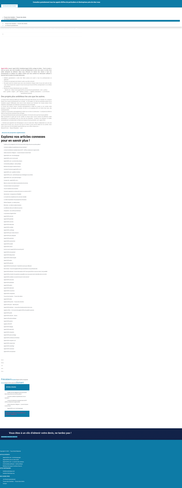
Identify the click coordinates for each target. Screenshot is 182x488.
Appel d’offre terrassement (9, 252)
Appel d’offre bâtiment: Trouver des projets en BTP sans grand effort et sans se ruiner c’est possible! (25, 271)
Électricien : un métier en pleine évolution (12, 205)
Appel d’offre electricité (9, 288)
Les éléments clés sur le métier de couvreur (13, 207)
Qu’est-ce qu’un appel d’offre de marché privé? (14, 249)
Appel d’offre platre (8, 285)
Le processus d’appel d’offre (10, 213)
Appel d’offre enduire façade (10, 257)
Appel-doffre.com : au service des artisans (13, 161)
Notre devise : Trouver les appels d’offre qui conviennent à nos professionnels (20, 268)
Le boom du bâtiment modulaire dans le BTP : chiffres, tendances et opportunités (21, 150)
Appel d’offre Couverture (9, 290)
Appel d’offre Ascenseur (9, 348)
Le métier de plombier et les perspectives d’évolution (15, 199)
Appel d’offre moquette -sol (10, 340)
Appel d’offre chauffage (9, 346)
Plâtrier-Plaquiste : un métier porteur (12, 202)
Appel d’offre (4, 68)
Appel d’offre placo (8, 260)
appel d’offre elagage (8, 326)
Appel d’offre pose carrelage (10, 335)
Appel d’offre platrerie (8, 263)
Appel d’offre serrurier (8, 216)
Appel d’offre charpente (9, 332)
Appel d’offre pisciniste (9, 238)
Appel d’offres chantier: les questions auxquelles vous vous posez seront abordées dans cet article (25, 274)
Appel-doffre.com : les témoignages (11, 155)
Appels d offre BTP (8, 323)
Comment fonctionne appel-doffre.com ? (13, 169)
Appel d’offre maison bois (9, 343)
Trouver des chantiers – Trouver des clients (15, 17)
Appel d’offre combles (8, 227)
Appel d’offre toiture (8, 246)
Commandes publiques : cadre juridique (12, 163)
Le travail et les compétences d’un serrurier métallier (15, 196)
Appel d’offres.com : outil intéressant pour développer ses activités (18, 174)
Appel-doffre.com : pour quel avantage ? (12, 177)
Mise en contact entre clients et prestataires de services (16, 183)
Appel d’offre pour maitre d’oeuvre (11, 232)
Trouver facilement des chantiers (11, 188)
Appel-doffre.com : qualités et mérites (12, 172)
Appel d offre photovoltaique (10, 318)
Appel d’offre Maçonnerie (9, 254)
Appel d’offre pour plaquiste (10, 235)
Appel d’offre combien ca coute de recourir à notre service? (16, 277)
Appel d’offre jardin (8, 312)
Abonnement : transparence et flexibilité (12, 194)
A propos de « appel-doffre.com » (11, 180)
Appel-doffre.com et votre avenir (11, 158)
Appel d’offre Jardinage (9, 230)
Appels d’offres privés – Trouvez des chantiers (14, 301)
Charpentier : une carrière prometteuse (12, 210)
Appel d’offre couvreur (8, 221)
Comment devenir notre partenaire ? (12, 185)
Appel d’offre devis (8, 299)
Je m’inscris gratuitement (10, 19)
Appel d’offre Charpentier (9, 293)
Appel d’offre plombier (8, 219)
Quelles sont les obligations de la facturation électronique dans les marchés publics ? (22, 144)
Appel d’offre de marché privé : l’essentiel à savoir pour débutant (18, 265)
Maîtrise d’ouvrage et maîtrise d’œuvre (12, 166)
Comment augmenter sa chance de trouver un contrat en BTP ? (17, 191)
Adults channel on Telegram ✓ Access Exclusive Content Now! (17, 152)
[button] (90, 21)
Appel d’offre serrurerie (9, 279)
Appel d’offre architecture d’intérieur (11, 337)
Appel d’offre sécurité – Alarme (10, 315)
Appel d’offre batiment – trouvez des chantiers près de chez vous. (18, 307)
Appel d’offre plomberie (9, 282)
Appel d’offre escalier (8, 243)
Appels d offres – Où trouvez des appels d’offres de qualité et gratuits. (19, 310)
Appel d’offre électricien (9, 224)
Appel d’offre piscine (8, 321)
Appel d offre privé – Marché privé (11, 304)
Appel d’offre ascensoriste (9, 241)
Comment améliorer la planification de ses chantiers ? (15, 147)
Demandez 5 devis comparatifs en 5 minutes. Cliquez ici (15, 413)
